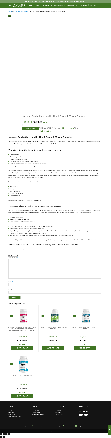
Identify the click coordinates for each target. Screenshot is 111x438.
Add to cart (31, 128)
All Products (47, 5)
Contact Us (83, 5)
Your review (13, 257)
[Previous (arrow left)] (1, 437)
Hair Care (58, 410)
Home (30, 5)
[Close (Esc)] (1, 434)
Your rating (12, 253)
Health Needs (58, 5)
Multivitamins (45, 131)
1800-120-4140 (69, 426)
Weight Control (60, 414)
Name (10, 281)
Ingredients (71, 5)
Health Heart (24, 11)
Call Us (109, 429)
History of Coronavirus (14, 416)
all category (16, 11)
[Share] (4, 434)
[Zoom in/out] (9, 434)
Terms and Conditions (38, 414)
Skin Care (58, 412)
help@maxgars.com (82, 426)
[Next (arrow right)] (4, 437)
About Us (11, 412)
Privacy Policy (36, 412)
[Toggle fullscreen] (6, 434)
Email (10, 289)
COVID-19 (37, 5)
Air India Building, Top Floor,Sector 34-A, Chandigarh (47, 426)
